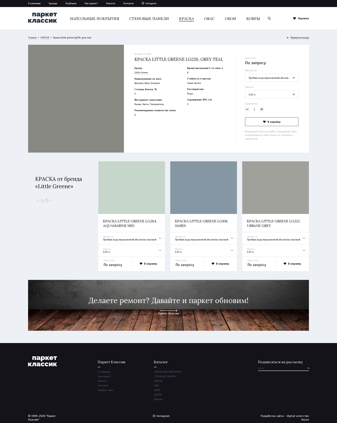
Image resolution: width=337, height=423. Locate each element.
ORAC (209, 18)
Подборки (70, 3)
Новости (110, 3)
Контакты (128, 3)
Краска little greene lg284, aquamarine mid (130, 223)
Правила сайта (105, 390)
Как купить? (91, 3)
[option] (131, 216)
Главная (32, 37)
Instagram (151, 3)
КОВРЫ (253, 18)
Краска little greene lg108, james (201, 223)
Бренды (53, 3)
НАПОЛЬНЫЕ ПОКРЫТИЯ (94, 18)
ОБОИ (230, 18)
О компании (34, 3)
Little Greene (141, 72)
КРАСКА (186, 18)
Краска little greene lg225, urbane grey (273, 223)
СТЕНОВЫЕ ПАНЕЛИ (149, 18)
